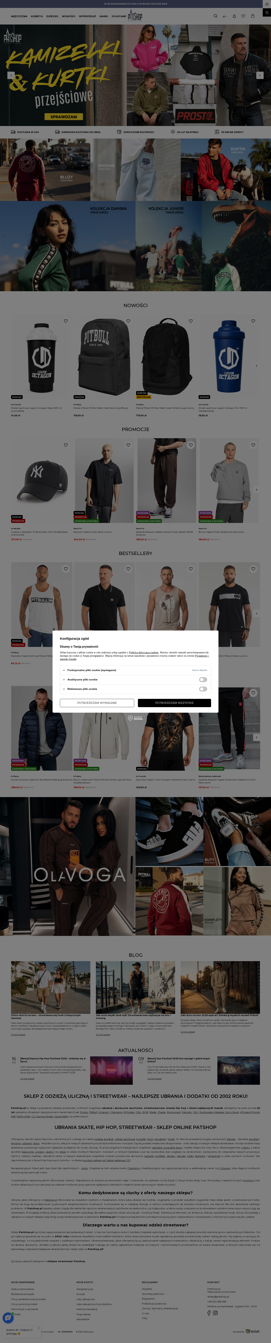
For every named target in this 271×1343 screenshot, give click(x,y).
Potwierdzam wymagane (97, 703)
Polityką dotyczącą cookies (144, 652)
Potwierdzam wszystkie (174, 703)
